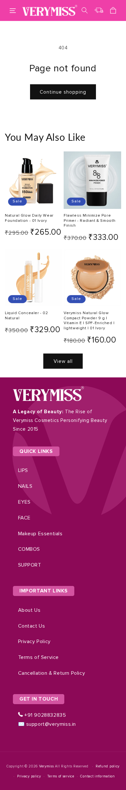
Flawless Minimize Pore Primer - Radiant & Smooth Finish (90, 220)
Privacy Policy (34, 641)
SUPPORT (29, 565)
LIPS (23, 470)
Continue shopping (63, 92)
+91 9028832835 (44, 715)
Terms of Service (38, 657)
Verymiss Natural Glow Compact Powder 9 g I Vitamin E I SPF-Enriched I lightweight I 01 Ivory (89, 321)
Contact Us (31, 626)
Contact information (97, 776)
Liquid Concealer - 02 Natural (26, 316)
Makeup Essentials (40, 533)
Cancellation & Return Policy (51, 673)
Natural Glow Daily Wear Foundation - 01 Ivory (29, 218)
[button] (13, 10)
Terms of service (60, 776)
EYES (24, 502)
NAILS (25, 486)
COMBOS (29, 549)
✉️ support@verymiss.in (47, 724)
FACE (24, 518)
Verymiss (47, 766)
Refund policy (108, 766)
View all (63, 361)
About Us (29, 610)
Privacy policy (29, 776)
